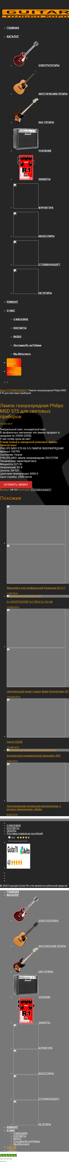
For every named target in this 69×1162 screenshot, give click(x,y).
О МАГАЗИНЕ (20, 319)
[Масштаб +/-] (11, 1158)
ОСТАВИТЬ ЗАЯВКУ (16, 484)
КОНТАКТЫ (19, 328)
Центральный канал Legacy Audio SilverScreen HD (37, 691)
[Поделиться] (4, 1158)
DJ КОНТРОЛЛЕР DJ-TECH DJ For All (30, 601)
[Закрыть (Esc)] (1, 1158)
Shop (3, 390)
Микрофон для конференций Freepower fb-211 (36, 588)
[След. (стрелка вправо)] (4, 1161)
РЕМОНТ (12, 302)
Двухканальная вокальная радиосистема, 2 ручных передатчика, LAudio (34, 808)
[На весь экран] (7, 1158)
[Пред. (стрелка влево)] (1, 1161)
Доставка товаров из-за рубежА (25, 833)
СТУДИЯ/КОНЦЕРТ (17, 390)
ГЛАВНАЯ (13, 27)
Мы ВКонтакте (22, 354)
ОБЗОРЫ (11, 831)
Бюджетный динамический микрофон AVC (34, 755)
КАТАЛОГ (13, 36)
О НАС (11, 310)
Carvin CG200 (14, 741)
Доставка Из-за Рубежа (27, 345)
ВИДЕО (17, 336)
